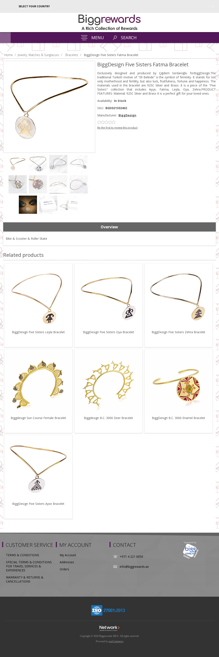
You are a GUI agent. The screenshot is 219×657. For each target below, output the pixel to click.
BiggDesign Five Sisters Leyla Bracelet (38, 332)
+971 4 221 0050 (131, 556)
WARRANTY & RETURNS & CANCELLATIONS (24, 579)
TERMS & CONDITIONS (22, 555)
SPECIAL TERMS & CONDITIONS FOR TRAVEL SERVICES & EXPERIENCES (29, 566)
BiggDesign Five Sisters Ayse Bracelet (38, 504)
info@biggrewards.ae (134, 567)
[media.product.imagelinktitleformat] (38, 297)
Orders (64, 569)
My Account (68, 555)
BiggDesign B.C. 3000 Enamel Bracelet (178, 418)
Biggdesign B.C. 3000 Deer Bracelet (108, 418)
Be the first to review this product (117, 127)
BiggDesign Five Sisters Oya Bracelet (108, 332)
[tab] (109, 227)
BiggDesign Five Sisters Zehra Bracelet (178, 332)
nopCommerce (116, 641)
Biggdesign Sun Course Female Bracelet (38, 418)
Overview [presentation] (109, 226)
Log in (212, 6)
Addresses (67, 562)
